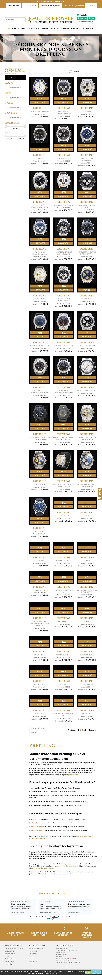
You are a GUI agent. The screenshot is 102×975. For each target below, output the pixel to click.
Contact (89, 28)
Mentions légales (10, 954)
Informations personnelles (36, 948)
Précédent (70, 730)
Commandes (32, 954)
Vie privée (8, 956)
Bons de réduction (34, 961)
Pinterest (100, 494)
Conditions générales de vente (14, 948)
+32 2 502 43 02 (30, 5)
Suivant (93, 730)
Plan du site (8, 964)
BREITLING (39, 108)
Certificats (54, 28)
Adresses (31, 959)
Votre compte (37, 946)
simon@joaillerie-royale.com (50, 5)
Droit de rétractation (11, 959)
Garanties (65, 28)
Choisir (84, 71)
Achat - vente (34, 28)
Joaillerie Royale (77, 28)
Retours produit (33, 951)
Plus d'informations (96, 972)
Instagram (100, 498)
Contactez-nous (13, 5)
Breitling (87, 202)
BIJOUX (23, 28)
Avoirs (30, 956)
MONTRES (15, 28)
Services (44, 28)
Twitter (100, 490)
